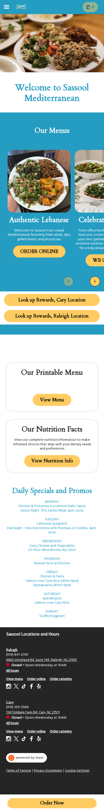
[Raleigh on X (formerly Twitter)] (16, 687)
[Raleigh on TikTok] (24, 687)
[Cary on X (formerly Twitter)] (16, 739)
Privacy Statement (48, 771)
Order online (36, 679)
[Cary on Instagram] (9, 739)
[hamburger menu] (6, 7)
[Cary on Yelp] (38, 739)
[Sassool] (21, 7)
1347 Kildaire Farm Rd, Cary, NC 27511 (33, 712)
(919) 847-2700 (17, 655)
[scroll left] (68, 281)
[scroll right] (95, 281)
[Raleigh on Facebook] (31, 687)
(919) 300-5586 (17, 707)
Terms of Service (18, 771)
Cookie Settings (77, 771)
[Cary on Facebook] (31, 739)
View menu (14, 679)
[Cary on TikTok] (24, 739)
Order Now (52, 803)
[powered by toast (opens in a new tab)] (26, 758)
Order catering (61, 679)
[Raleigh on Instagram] (9, 687)
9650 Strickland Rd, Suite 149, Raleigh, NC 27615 (41, 660)
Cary (10, 702)
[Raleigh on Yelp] (38, 687)
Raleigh (11, 649)
